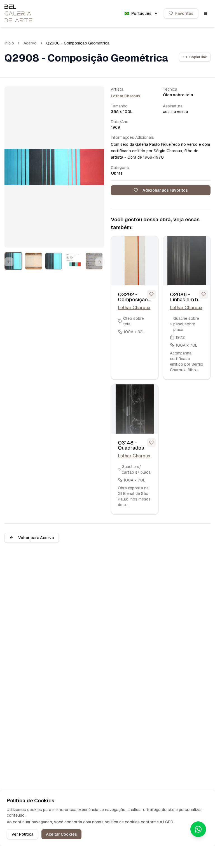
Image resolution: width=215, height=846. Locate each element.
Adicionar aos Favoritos (165, 190)
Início (9, 43)
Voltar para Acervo (36, 537)
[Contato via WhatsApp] (198, 829)
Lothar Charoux (126, 96)
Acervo (30, 43)
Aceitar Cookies (61, 834)
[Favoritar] (151, 294)
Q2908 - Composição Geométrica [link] (77, 43)
